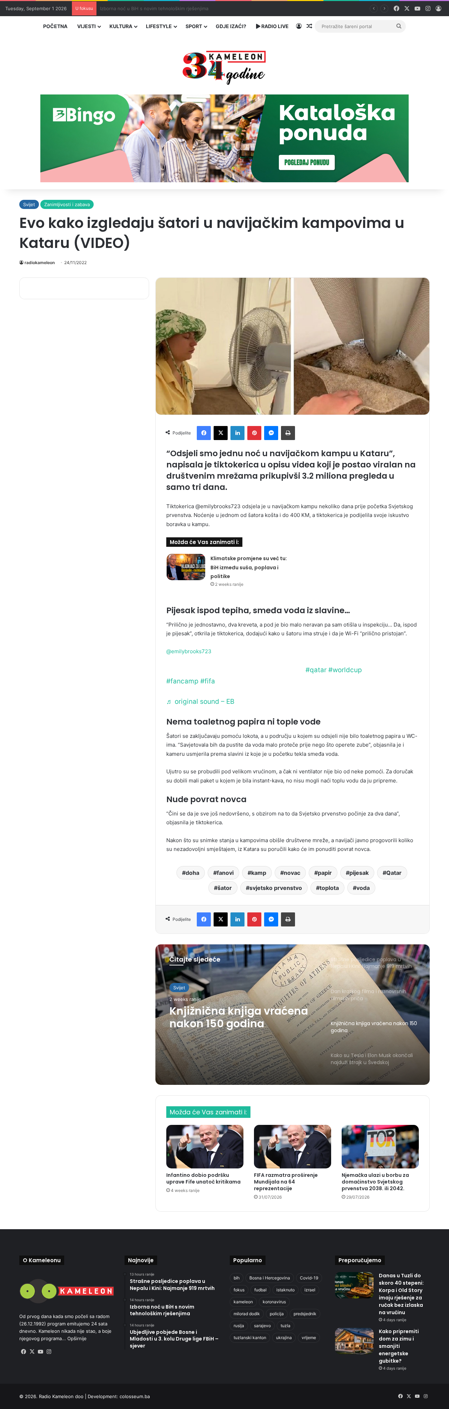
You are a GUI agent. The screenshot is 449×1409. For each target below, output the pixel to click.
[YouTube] (40, 1352)
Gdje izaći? (231, 26)
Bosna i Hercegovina (269, 1277)
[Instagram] (49, 1352)
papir (325, 872)
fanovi (225, 872)
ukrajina (284, 1337)
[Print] (288, 433)
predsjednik (305, 1313)
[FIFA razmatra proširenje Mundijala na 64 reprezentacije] (292, 1146)
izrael (309, 1289)
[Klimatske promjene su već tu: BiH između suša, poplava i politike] (186, 567)
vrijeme (309, 1337)
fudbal (260, 1289)
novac (292, 872)
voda (363, 887)
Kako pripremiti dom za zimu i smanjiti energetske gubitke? (399, 1346)
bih (237, 1277)
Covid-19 (309, 1277)
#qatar (316, 670)
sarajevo (262, 1325)
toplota (329, 887)
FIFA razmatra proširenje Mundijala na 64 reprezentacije (286, 1182)
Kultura (120, 26)
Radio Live (274, 26)
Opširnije (77, 1338)
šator (224, 887)
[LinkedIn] (237, 433)
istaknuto (285, 1289)
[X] (221, 433)
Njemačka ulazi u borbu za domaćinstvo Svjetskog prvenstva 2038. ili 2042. (375, 1182)
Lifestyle (159, 26)
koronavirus (274, 1301)
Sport (194, 26)
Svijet (29, 204)
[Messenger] (271, 433)
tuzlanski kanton (250, 1337)
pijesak (359, 872)
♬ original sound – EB (200, 701)
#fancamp (182, 681)
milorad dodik (247, 1313)
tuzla (285, 1325)
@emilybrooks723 (189, 651)
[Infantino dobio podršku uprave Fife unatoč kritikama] (204, 1146)
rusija (239, 1325)
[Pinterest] (254, 433)
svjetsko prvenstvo (275, 887)
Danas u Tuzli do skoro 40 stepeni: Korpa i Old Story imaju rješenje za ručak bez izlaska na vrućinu (401, 1294)
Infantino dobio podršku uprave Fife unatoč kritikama (203, 1178)
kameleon (243, 1301)
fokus (239, 1289)
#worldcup (345, 670)
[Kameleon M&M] (224, 65)
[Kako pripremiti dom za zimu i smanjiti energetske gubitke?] (354, 1341)
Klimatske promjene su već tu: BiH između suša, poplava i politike (248, 567)
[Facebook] (204, 433)
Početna (55, 26)
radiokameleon (40, 262)
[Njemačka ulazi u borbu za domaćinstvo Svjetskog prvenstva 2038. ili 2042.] (380, 1146)
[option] (292, 1014)
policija (277, 1313)
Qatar (394, 872)
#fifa (207, 681)
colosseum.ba (135, 1396)
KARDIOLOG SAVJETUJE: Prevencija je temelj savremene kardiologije (175, 8)
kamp (258, 872)
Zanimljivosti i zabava (67, 204)
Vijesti (86, 26)
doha (192, 872)
